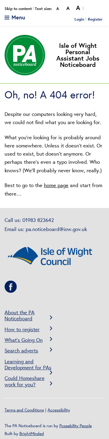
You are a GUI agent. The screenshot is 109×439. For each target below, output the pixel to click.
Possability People (75, 425)
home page (56, 185)
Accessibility (59, 410)
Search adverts (21, 350)
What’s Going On (24, 339)
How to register (22, 329)
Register (95, 19)
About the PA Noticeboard (20, 315)
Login (79, 19)
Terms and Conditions (24, 410)
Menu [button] (17, 17)
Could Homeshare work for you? (25, 381)
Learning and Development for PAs (28, 364)
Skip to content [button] (18, 9)
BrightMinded (31, 433)
